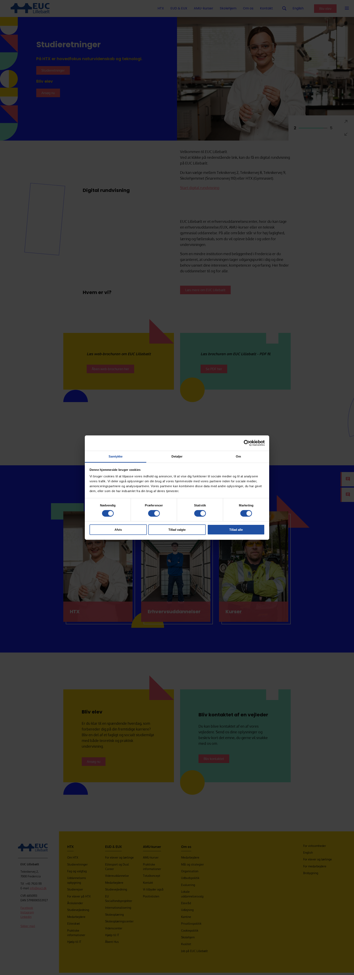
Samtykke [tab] (116, 456)
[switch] (154, 513)
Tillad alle (236, 529)
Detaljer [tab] (177, 456)
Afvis (118, 529)
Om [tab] (238, 456)
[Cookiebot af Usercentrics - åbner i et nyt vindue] (247, 443)
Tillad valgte (177, 529)
